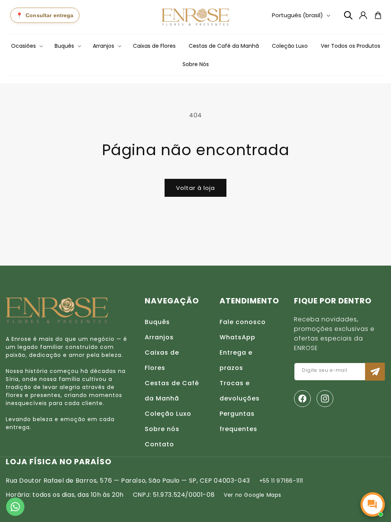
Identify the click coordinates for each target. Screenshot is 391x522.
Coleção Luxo (168, 413)
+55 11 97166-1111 (281, 481)
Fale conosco (243, 322)
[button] (26, 46)
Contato (159, 444)
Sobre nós (162, 429)
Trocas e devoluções (240, 391)
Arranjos (159, 337)
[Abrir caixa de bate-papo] (372, 504)
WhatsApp (237, 337)
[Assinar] (375, 372)
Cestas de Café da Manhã (172, 391)
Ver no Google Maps (252, 495)
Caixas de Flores (162, 360)
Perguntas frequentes (238, 421)
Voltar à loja (195, 188)
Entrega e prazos (236, 360)
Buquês (157, 322)
